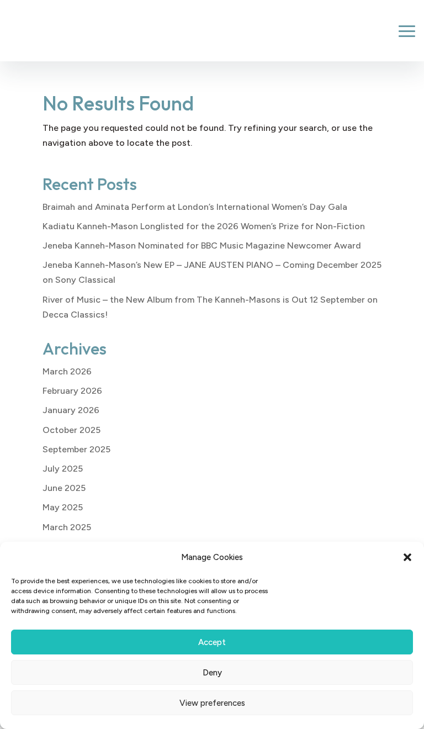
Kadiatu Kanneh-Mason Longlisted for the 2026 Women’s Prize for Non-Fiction (204, 226)
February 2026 (72, 390)
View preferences (212, 703)
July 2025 (63, 468)
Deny (212, 673)
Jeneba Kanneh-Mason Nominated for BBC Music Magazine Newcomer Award (202, 245)
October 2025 (71, 430)
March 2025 (67, 527)
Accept (212, 642)
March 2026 (67, 371)
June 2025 (64, 488)
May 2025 (63, 507)
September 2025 (76, 449)
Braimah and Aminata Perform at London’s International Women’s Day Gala (195, 207)
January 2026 (71, 410)
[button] (407, 557)
